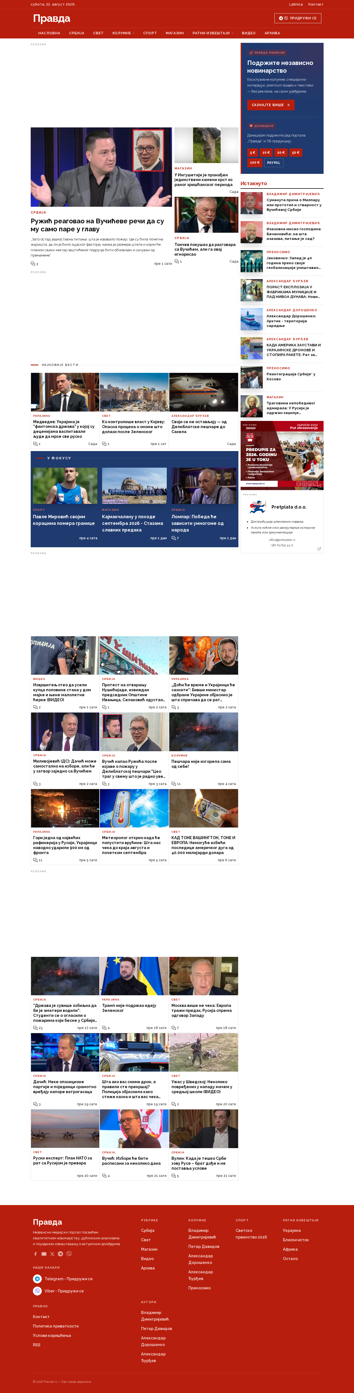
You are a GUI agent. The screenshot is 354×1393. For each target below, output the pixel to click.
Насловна (49, 33)
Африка (290, 1249)
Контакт (316, 4)
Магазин (175, 33)
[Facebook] (35, 1253)
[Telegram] (60, 1253)
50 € (296, 153)
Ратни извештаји (211, 33)
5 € (252, 153)
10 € (266, 153)
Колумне (122, 33)
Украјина (292, 1230)
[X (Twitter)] (52, 1254)
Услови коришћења (52, 1335)
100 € (255, 162)
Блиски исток (296, 1240)
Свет (98, 33)
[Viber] (69, 1253)
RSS (36, 1345)
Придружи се (303, 18)
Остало (290, 1258)
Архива (272, 33)
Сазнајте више (268, 105)
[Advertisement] (134, 86)
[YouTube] (44, 1254)
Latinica (296, 4)
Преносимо (199, 1288)
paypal (274, 163)
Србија (76, 33)
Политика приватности (56, 1326)
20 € (281, 153)
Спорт (150, 33)
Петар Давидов (203, 1246)
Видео (249, 33)
